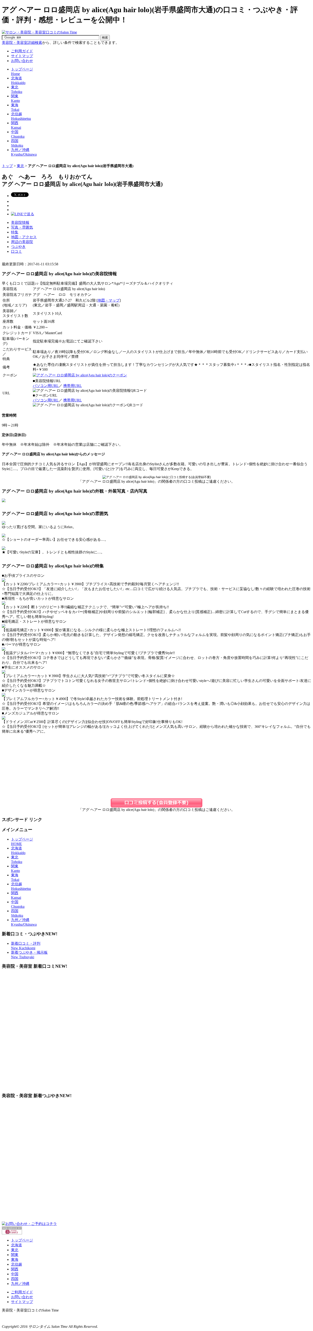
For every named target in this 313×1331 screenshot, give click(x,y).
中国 (14, 1274)
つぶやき (18, 247)
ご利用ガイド (22, 51)
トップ (7, 166)
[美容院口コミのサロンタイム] (39, 32)
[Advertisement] (85, 162)
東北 (20, 166)
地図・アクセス (24, 237)
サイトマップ (22, 56)
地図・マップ (109, 300)
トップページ (22, 1240)
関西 (14, 1269)
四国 (14, 1279)
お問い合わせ (22, 61)
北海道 (16, 1245)
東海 (14, 1259)
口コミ (16, 251)
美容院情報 (20, 222)
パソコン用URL (46, 386)
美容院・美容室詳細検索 (22, 43)
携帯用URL (72, 386)
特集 (14, 232)
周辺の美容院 (22, 242)
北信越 (16, 1264)
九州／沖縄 (20, 1284)
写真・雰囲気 (22, 227)
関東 (14, 1255)
